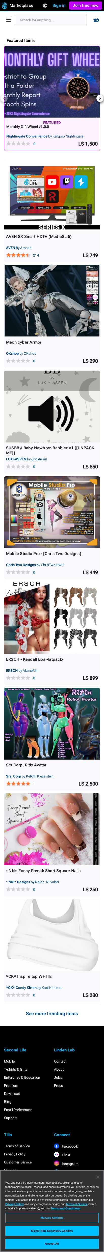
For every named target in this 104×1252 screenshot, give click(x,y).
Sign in (59, 5)
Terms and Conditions (65, 1208)
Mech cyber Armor (23, 342)
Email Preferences (18, 1110)
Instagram (70, 1164)
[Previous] (4, 98)
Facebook (69, 1146)
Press (58, 1085)
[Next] (99, 98)
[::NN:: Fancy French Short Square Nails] (52, 829)
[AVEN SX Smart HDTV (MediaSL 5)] (52, 195)
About (59, 1069)
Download (12, 1094)
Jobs (58, 1077)
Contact (60, 1061)
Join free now (85, 5)
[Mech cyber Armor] (52, 301)
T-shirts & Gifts (15, 1069)
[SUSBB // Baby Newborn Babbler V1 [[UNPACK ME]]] (52, 406)
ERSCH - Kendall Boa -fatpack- (34, 659)
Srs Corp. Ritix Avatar (26, 765)
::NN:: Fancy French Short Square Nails (43, 870)
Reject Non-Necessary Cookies (52, 1230)
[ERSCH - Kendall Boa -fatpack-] (52, 618)
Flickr (65, 1155)
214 (36, 255)
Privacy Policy (14, 1154)
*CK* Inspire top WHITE (28, 976)
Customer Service (18, 1162)
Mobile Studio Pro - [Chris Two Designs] (43, 553)
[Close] (97, 1177)
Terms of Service (17, 1146)
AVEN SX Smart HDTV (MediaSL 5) (39, 236)
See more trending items (52, 1013)
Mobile (9, 1061)
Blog (7, 1102)
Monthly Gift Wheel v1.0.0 (27, 127)
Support (10, 1118)
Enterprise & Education (22, 1077)
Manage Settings (52, 1217)
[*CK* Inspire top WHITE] (52, 935)
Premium (11, 1085)
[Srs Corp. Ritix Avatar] (52, 724)
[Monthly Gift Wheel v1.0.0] (52, 82)
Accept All (52, 1243)
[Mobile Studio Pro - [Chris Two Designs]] (52, 512)
